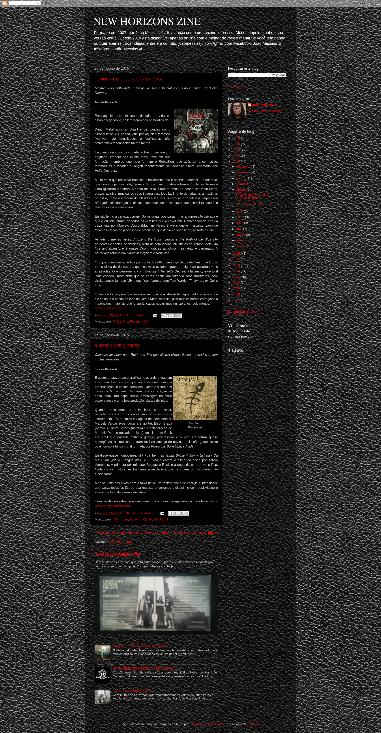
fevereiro (243, 240)
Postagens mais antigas (195, 532)
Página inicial (157, 532)
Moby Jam (120, 519)
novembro (243, 172)
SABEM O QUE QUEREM (117, 345)
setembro (243, 184)
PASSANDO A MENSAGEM (117, 555)
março (241, 234)
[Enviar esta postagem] (155, 315)
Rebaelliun (120, 321)
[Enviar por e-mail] (163, 315)
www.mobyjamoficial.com (113, 506)
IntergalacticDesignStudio (207, 724)
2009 (237, 288)
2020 (237, 138)
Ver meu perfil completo (264, 110)
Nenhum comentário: (141, 513)
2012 (237, 271)
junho (240, 217)
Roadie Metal (158, 519)
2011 (236, 276)
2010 (237, 282)
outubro (242, 178)
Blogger (252, 724)
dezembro (243, 166)
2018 (237, 149)
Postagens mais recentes (119, 532)
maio (240, 223)
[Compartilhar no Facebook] (175, 315)
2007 (237, 300)
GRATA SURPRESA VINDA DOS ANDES (140, 646)
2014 (237, 259)
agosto (241, 189)
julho (240, 211)
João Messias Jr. (264, 104)
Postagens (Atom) (119, 541)
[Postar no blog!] (167, 315)
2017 (237, 155)
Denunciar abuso (242, 311)
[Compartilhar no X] (171, 315)
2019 (237, 144)
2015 (237, 253)
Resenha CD (139, 321)
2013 (237, 265)
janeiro (241, 246)
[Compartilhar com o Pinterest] (179, 315)
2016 (237, 161)
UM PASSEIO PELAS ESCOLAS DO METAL (143, 668)
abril (239, 229)
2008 (237, 294)
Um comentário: (137, 315)
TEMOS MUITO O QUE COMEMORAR (129, 79)
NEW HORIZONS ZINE (147, 21)
